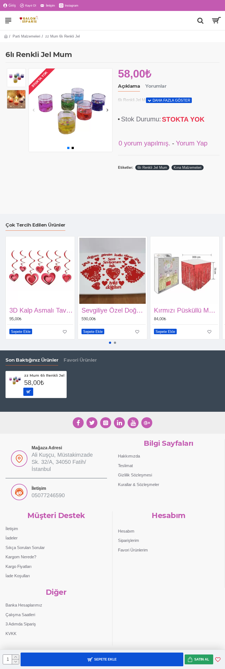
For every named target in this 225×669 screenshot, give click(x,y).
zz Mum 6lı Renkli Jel (44, 375)
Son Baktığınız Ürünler (31, 360)
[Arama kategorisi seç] (200, 20)
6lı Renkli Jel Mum (152, 167)
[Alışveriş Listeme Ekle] (218, 659)
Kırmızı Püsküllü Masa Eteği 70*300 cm (186, 310)
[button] (33, 110)
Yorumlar (155, 86)
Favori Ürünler (80, 360)
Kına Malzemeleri (187, 167)
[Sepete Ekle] (28, 392)
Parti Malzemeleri (26, 36)
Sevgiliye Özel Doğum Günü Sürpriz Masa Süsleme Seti (113, 310)
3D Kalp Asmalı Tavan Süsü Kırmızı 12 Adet (41, 310)
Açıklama (129, 86)
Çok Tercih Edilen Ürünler (35, 225)
